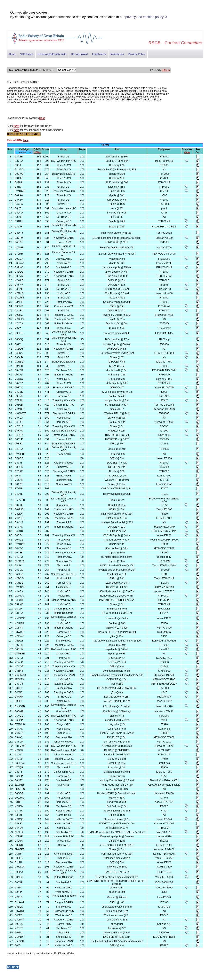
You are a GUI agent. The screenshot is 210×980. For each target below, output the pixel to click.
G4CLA (166, 70)
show (187, 152)
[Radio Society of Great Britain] (55, 43)
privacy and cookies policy (144, 17)
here (42, 118)
